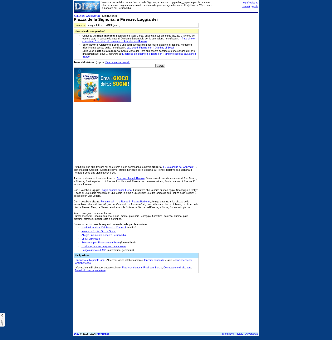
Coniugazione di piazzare (177, 267)
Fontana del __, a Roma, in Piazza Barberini (125, 201)
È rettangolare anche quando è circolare (103, 246)
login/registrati (250, 2)
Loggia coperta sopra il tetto (116, 190)
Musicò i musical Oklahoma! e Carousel (103, 227)
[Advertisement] (229, 71)
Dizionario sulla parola (90, 260)
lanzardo (159, 260)
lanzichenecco (83, 262)
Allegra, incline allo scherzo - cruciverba (103, 235)
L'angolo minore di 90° (93, 250)
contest (246, 6)
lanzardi (148, 260)
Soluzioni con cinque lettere (90, 270)
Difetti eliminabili (90, 238)
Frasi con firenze (152, 267)
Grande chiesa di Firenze (130, 178)
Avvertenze (251, 333)
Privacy (2, 321)
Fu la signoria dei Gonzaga (178, 166)
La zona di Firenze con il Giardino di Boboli (150, 47)
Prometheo (103, 333)
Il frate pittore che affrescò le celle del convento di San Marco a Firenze (138, 40)
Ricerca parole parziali (117, 62)
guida (255, 6)
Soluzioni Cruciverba (87, 15)
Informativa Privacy (232, 333)
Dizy (76, 333)
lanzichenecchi (183, 260)
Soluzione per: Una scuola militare (100, 242)
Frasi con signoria (132, 267)
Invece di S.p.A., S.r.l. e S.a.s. (98, 231)
